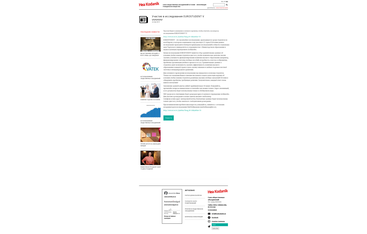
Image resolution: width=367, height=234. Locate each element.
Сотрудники (212, 210)
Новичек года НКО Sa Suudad (150, 99)
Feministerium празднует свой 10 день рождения (150, 168)
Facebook (215, 217)
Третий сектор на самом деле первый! (150, 145)
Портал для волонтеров (193, 195)
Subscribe (215, 228)
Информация (201, 5)
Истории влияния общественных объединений (150, 77)
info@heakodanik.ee (219, 214)
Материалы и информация (194, 217)
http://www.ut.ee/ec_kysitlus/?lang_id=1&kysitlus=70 (182, 37)
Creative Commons (218, 221)
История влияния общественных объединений (150, 122)
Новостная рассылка (222, 8)
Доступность (211, 8)
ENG (222, 1)
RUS (227, 1)
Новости (168, 118)
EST (224, 1)
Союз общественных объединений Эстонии (179, 5)
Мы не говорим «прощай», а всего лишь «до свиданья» (149, 54)
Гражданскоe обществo (171, 6)
